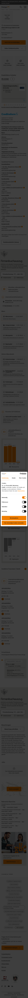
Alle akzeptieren (14, 518)
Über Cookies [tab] (22, 478)
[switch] (24, 502)
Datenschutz (21, 491)
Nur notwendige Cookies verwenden (14, 522)
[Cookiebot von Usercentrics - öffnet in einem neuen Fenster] (20, 474)
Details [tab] (14, 478)
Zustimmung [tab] (5, 478)
